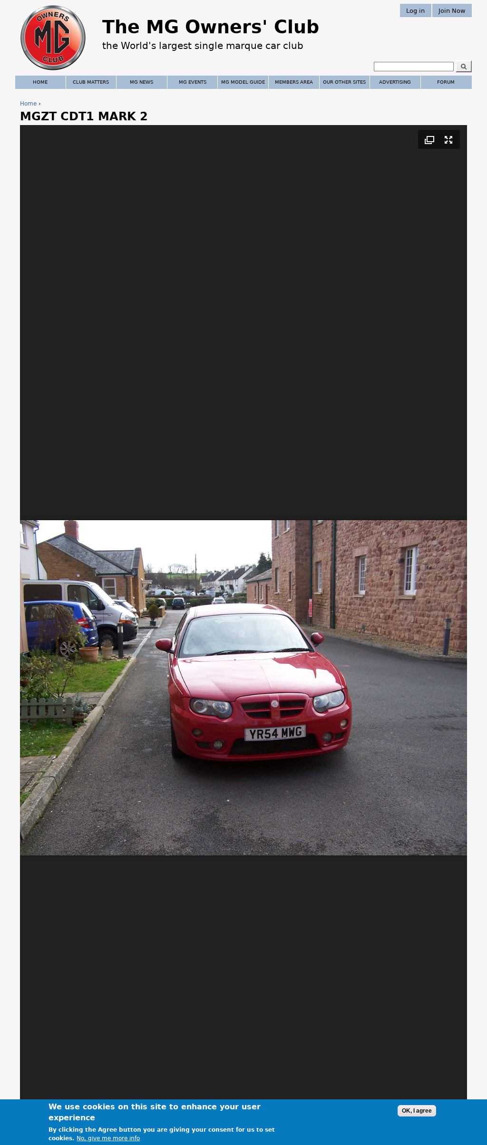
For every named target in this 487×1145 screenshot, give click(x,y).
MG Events (192, 82)
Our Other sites (344, 82)
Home (28, 103)
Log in (415, 10)
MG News (141, 82)
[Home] (53, 71)
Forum (446, 82)
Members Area (294, 82)
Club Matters (91, 82)
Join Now (452, 10)
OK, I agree (417, 1110)
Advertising (395, 82)
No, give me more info (108, 1138)
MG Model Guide (243, 82)
